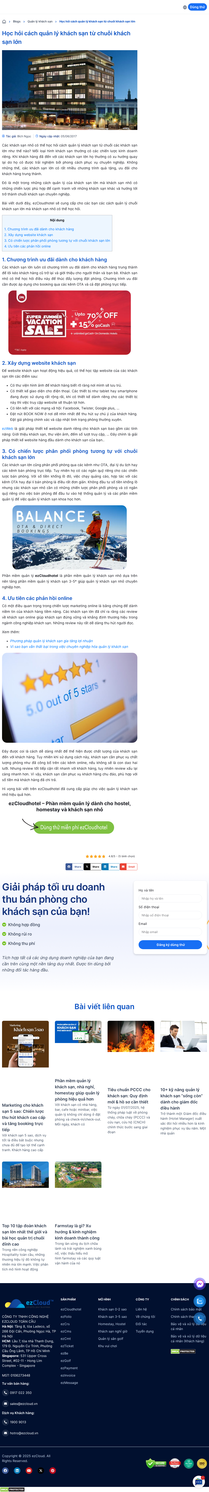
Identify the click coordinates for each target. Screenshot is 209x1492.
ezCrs (65, 1324)
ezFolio (66, 1317)
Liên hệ (141, 1309)
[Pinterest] (52, 1470)
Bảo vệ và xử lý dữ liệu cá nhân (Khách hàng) (188, 1338)
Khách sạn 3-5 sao (112, 1317)
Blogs (17, 21)
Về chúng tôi (145, 1317)
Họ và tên (146, 890)
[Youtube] (29, 1470)
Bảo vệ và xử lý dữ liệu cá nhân (188, 1326)
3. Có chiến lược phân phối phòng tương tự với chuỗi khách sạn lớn (57, 240)
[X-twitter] (41, 1470)
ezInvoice (68, 1375)
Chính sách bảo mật (186, 1309)
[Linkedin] (17, 1470)
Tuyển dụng (145, 1331)
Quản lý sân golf (110, 1339)
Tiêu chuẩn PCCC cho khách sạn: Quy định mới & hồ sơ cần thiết (129, 1095)
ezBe (64, 1353)
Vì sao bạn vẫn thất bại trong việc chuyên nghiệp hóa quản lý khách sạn (69, 647)
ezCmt (66, 1339)
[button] (75, 866)
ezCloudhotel (71, 1309)
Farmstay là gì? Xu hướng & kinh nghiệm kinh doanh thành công (77, 1231)
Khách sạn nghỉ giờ (112, 1331)
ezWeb (7, 429)
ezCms (66, 1331)
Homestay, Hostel (112, 1324)
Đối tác (141, 1324)
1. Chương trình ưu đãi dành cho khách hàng (39, 229)
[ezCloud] (29, 1303)
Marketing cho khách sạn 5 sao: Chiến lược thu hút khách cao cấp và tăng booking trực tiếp (24, 1117)
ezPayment (69, 1368)
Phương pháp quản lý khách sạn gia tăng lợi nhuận (51, 641)
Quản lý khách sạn (40, 21)
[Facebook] (5, 1470)
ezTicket (67, 1346)
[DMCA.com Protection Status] (12, 1489)
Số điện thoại (149, 907)
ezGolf (66, 1361)
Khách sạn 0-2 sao (112, 1309)
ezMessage (69, 1383)
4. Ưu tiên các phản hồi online (27, 246)
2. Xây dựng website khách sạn (28, 235)
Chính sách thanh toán (188, 1317)
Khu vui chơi (107, 1346)
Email (143, 924)
